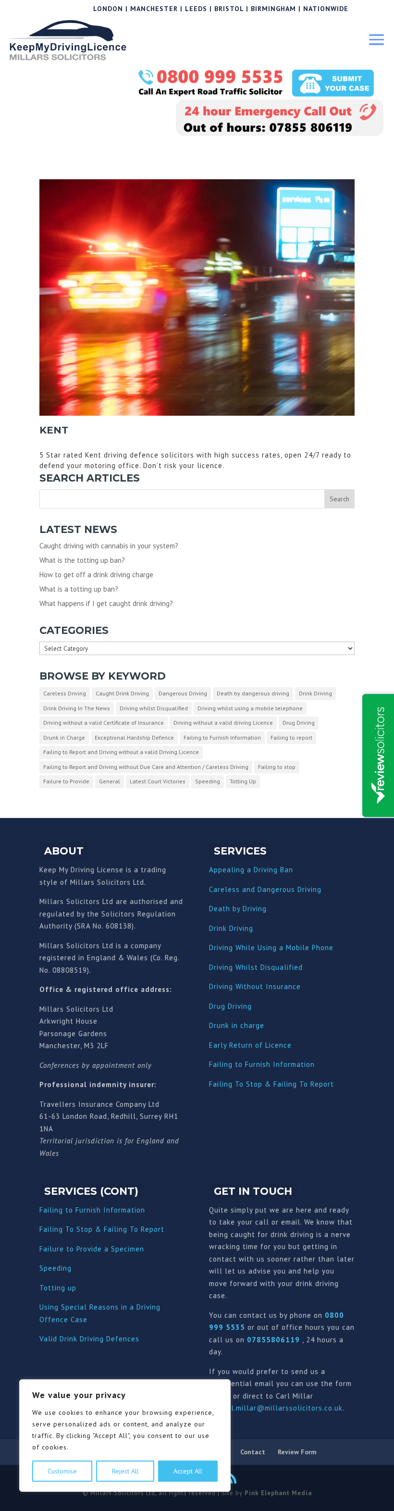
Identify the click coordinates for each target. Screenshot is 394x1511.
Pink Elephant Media (278, 1493)
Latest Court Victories (157, 781)
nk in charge (242, 1025)
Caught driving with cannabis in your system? (108, 545)
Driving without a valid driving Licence (223, 722)
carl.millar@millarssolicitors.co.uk (281, 1407)
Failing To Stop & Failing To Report (271, 1084)
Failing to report (291, 737)
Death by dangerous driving (253, 693)
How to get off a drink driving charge (96, 574)
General (109, 781)
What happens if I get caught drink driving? (106, 603)
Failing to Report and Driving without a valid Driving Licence (121, 752)
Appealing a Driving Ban (251, 869)
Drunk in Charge (64, 737)
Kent (53, 430)
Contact (252, 1452)
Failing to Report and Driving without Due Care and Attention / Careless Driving (145, 766)
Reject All (125, 1471)
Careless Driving (64, 693)
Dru (215, 1025)
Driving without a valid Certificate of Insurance (103, 722)
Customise (62, 1471)
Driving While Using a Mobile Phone (271, 947)
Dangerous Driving (183, 693)
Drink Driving (315, 693)
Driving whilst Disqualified (154, 708)
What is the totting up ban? (82, 560)
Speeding (207, 781)
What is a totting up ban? (78, 589)
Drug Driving (299, 722)
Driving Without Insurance (255, 986)
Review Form (297, 1452)
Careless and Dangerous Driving (265, 889)
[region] (125, 1435)
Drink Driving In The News (76, 708)
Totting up (57, 1287)
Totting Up (243, 781)
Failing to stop (277, 766)
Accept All (187, 1471)
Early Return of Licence (250, 1045)
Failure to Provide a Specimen (91, 1248)
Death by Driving (238, 908)
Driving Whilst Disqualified (256, 967)
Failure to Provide (66, 781)
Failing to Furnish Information (222, 737)
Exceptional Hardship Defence (134, 737)
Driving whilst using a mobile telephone (250, 708)
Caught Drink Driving (122, 693)
